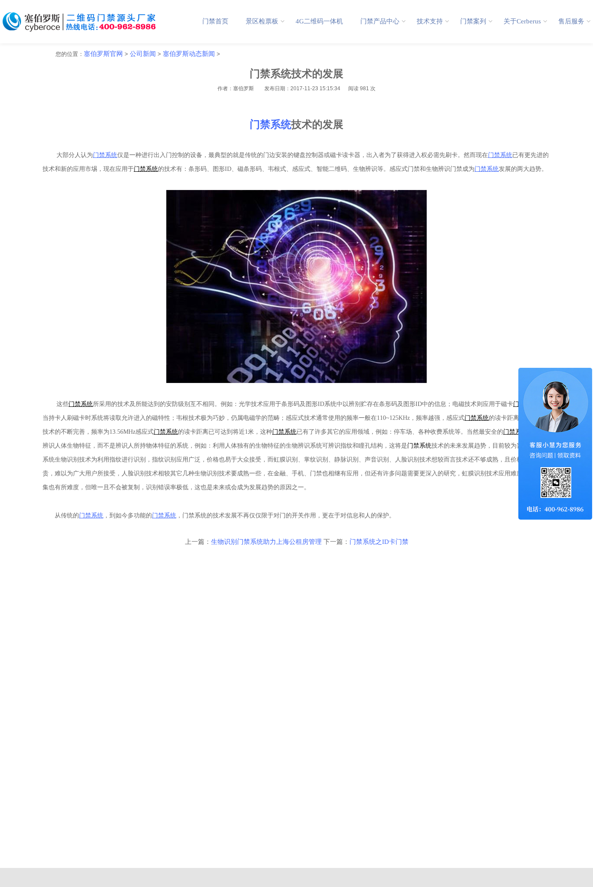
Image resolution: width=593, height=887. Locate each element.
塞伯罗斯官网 (103, 53)
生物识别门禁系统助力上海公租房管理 (266, 541)
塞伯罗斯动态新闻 (189, 53)
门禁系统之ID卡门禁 (379, 541)
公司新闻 (143, 53)
